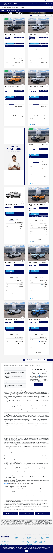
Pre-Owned (23, 534)
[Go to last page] (52, 16)
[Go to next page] (50, 16)
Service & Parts (41, 534)
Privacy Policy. (45, 548)
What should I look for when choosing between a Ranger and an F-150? (14, 382)
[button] (22, 33)
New (15, 534)
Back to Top (50, 359)
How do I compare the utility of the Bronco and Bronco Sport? (15, 368)
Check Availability (19, 45)
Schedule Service (42, 539)
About (47, 534)
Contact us (6, 483)
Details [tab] (11, 49)
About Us (47, 537)
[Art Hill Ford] (12, 3)
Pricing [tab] (17, 49)
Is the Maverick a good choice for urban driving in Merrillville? (13, 377)
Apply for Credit (29, 544)
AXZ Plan (28, 542)
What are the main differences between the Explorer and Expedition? (14, 373)
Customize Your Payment (19, 43)
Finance (29, 534)
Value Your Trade (17, 540)
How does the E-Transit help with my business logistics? (13, 386)
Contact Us (5, 536)
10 (47, 15)
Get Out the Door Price (19, 37)
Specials (35, 534)
